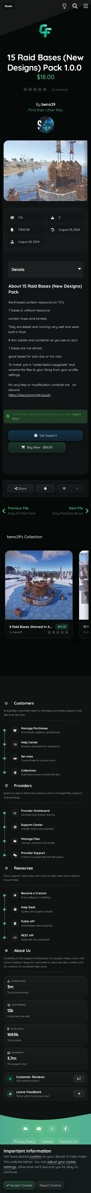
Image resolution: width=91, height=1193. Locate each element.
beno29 (48, 104)
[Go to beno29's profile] (45, 124)
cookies (35, 1156)
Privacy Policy (24, 1141)
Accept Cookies (20, 1185)
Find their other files (45, 109)
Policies (47, 1141)
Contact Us (68, 1141)
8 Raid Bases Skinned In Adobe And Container (45, 627)
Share (21, 488)
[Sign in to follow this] (45, 488)
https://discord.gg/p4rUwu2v (29, 395)
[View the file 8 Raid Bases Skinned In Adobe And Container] (39, 585)
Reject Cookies (50, 1185)
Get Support (48, 435)
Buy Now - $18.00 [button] (39, 447)
